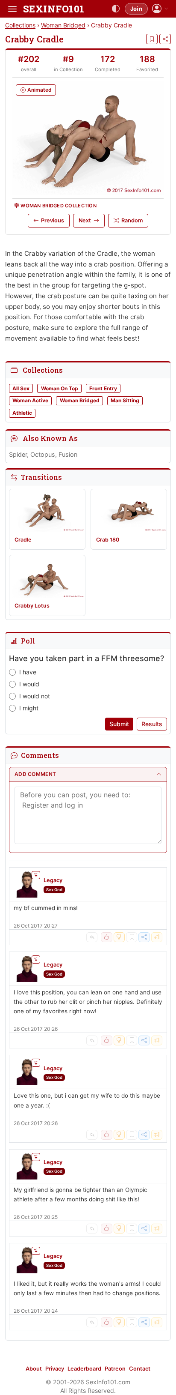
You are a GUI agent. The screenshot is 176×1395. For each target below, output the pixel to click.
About (34, 1368)
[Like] (106, 937)
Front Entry (103, 388)
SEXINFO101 (53, 9)
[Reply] (91, 937)
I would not (34, 696)
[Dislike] (119, 937)
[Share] (165, 39)
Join (136, 8)
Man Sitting (125, 400)
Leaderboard (84, 1368)
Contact (139, 1368)
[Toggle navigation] (12, 9)
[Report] (156, 937)
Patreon (115, 1368)
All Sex (20, 388)
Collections (20, 25)
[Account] (160, 9)
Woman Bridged (63, 25)
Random (132, 220)
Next (85, 220)
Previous (52, 220)
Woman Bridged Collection (59, 206)
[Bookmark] (152, 39)
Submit (119, 723)
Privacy (54, 1368)
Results (151, 723)
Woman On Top (59, 388)
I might (28, 708)
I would (29, 684)
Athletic (22, 413)
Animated (39, 90)
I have (27, 672)
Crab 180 (107, 539)
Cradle (23, 539)
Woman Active (30, 400)
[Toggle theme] (116, 9)
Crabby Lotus (32, 605)
